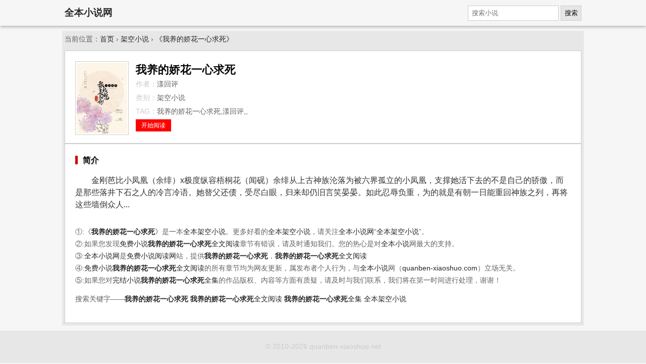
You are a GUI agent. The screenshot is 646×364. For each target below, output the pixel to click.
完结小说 (127, 280)
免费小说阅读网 (151, 256)
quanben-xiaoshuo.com (439, 268)
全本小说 (395, 244)
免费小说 (134, 244)
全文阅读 (194, 244)
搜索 (571, 13)
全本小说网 (89, 12)
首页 (107, 39)
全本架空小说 (204, 232)
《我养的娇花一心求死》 (194, 39)
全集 (180, 280)
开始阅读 (153, 125)
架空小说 (135, 39)
